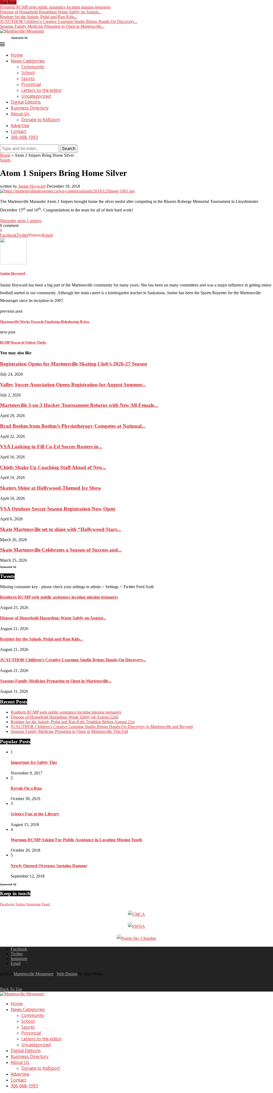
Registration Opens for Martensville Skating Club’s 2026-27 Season (73, 364)
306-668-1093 (24, 137)
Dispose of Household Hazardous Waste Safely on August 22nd (64, 717)
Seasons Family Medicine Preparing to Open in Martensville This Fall (69, 731)
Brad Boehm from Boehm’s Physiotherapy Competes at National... (73, 426)
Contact (18, 131)
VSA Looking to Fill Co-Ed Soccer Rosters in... (51, 446)
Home (17, 55)
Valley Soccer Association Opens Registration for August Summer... (73, 384)
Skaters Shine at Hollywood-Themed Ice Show (50, 488)
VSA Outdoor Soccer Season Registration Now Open (57, 509)
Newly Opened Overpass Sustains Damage (49, 865)
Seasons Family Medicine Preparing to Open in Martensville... (52, 26)
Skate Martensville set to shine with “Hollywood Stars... (60, 529)
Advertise (20, 125)
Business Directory (30, 108)
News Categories (28, 61)
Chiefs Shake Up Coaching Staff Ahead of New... (53, 467)
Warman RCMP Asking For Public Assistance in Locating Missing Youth (76, 840)
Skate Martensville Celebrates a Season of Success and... (61, 550)
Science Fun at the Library (35, 814)
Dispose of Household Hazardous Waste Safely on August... (50, 12)
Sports (28, 78)
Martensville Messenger (34, 974)
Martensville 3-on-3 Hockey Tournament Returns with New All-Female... (79, 405)
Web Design (67, 974)
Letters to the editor (41, 90)
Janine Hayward (32, 186)
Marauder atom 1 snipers (21, 220)
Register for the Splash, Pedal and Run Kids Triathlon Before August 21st (73, 722)
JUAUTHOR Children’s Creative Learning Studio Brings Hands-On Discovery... (68, 21)
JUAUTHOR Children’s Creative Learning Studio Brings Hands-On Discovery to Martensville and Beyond (102, 726)
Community (32, 67)
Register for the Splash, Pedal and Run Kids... (38, 16)
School (28, 73)
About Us (20, 114)
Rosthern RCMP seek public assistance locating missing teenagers (55, 7)
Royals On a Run (26, 788)
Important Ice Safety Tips (34, 762)
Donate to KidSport (40, 120)
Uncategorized (36, 96)
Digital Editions (26, 102)
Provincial (31, 84)
